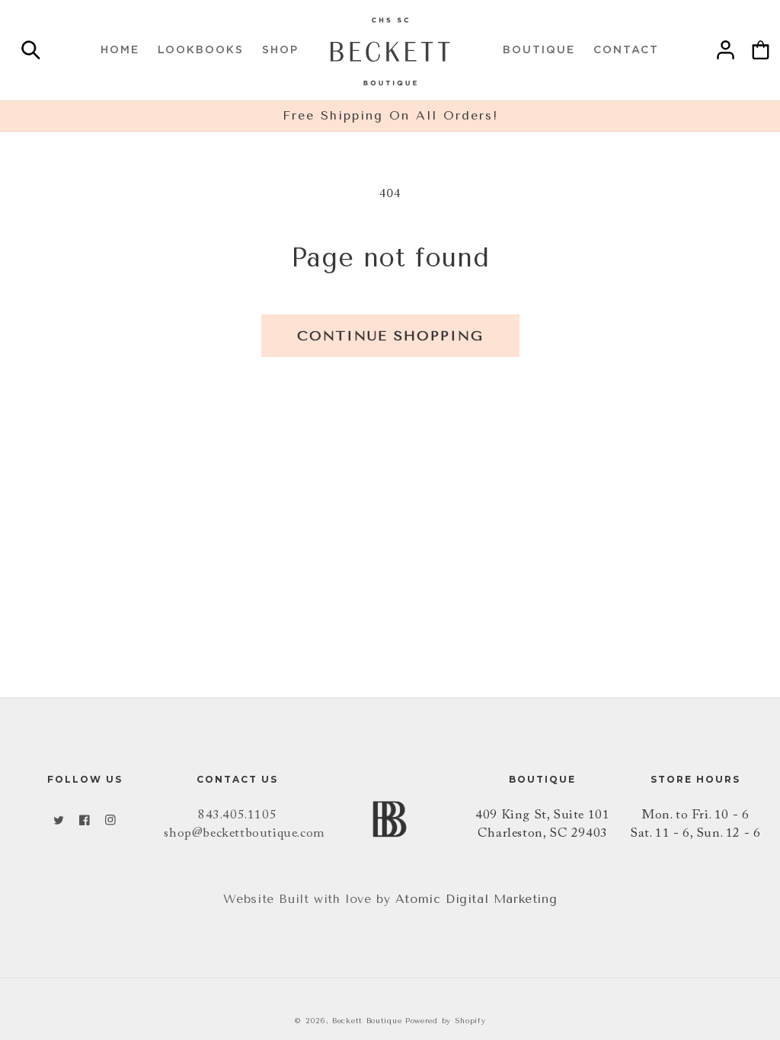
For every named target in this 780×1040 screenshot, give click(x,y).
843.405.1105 (237, 815)
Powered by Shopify (445, 1021)
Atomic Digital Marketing (476, 899)
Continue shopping (390, 335)
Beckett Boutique (366, 1021)
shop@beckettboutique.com (244, 834)
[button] (30, 53)
